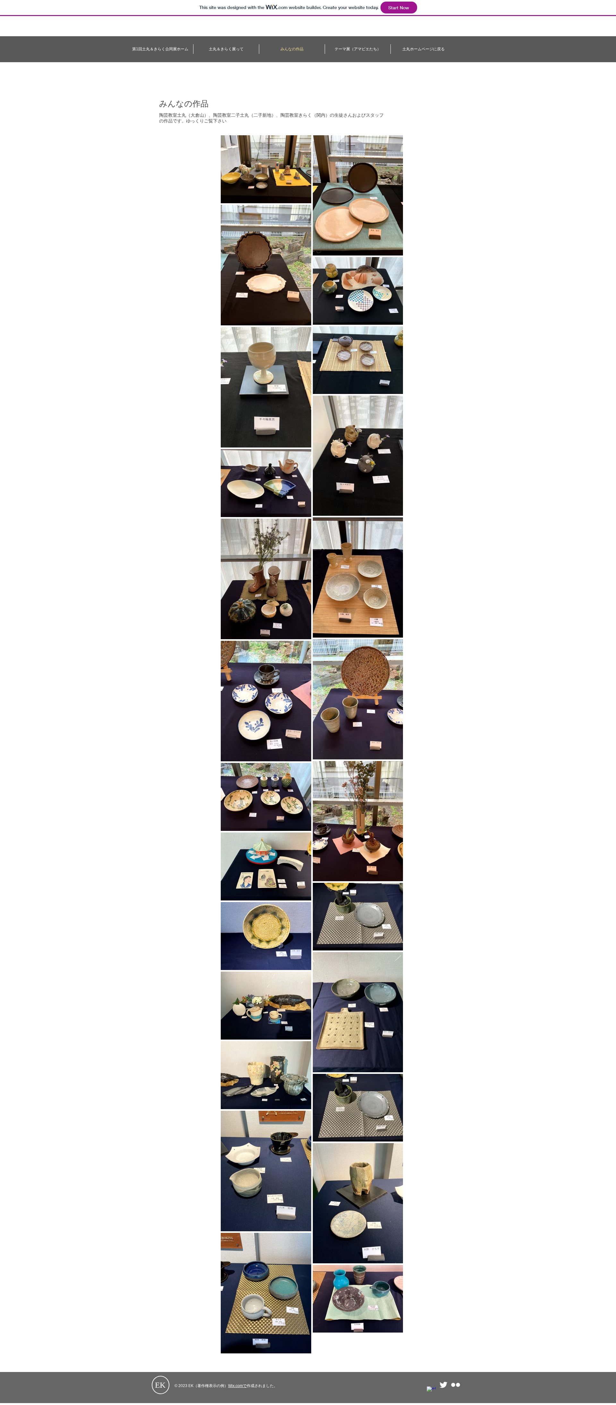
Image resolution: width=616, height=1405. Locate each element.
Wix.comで (237, 1386)
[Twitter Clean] (443, 1384)
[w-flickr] (455, 1384)
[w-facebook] (431, 1390)
